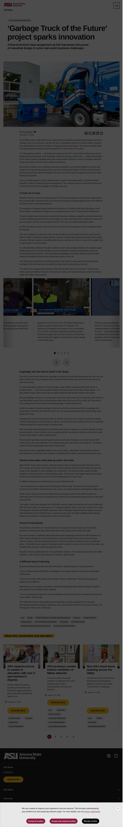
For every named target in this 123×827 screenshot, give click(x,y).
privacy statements (92, 812)
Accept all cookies (35, 821)
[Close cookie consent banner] (118, 808)
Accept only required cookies (64, 821)
